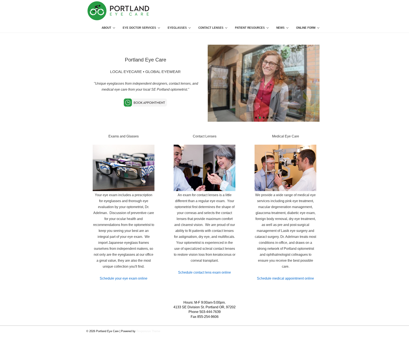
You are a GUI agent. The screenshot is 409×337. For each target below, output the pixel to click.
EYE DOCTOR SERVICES (139, 27)
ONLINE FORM (305, 27)
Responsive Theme (148, 331)
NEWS (280, 27)
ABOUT (106, 27)
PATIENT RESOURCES (250, 27)
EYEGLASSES (177, 27)
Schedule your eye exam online (123, 278)
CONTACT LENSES (210, 27)
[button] (256, 118)
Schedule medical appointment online (285, 278)
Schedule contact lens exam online (204, 272)
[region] (264, 83)
